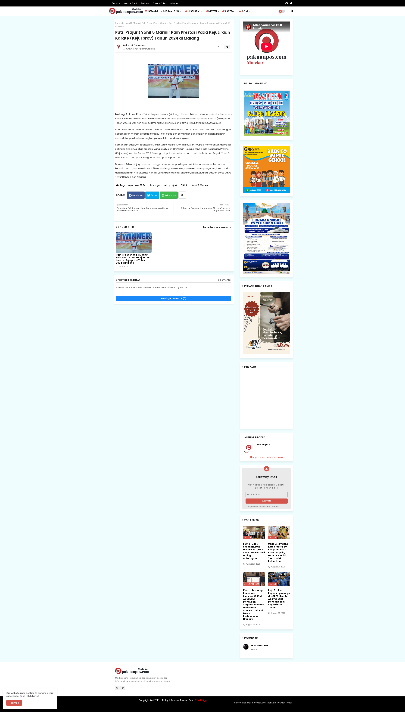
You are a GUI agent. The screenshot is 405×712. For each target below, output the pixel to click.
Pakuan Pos (170, 708)
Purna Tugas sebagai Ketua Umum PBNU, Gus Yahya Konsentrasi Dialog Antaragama (254, 551)
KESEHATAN (194, 11)
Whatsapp (170, 195)
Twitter (154, 195)
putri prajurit (170, 185)
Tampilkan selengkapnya (217, 227)
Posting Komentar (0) (173, 298)
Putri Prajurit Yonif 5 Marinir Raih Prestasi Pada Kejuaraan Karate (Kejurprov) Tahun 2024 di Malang (133, 259)
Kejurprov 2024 (137, 185)
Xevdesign (201, 700)
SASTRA (229, 11)
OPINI (245, 11)
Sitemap (174, 3)
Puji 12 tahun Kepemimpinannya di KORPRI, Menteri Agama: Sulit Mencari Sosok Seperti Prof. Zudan (279, 599)
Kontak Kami (130, 3)
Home (237, 702)
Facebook (137, 195)
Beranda (119, 23)
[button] (292, 11)
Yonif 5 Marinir (133, 23)
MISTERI (212, 11)
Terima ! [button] (14, 702)
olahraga (154, 185)
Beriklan (145, 3)
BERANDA (153, 11)
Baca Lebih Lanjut (29, 696)
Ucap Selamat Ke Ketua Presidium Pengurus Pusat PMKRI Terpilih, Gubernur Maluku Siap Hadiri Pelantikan (278, 552)
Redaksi (116, 3)
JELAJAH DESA (171, 11)
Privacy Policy (160, 3)
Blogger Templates (135, 708)
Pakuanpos (263, 444)
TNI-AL (185, 185)
